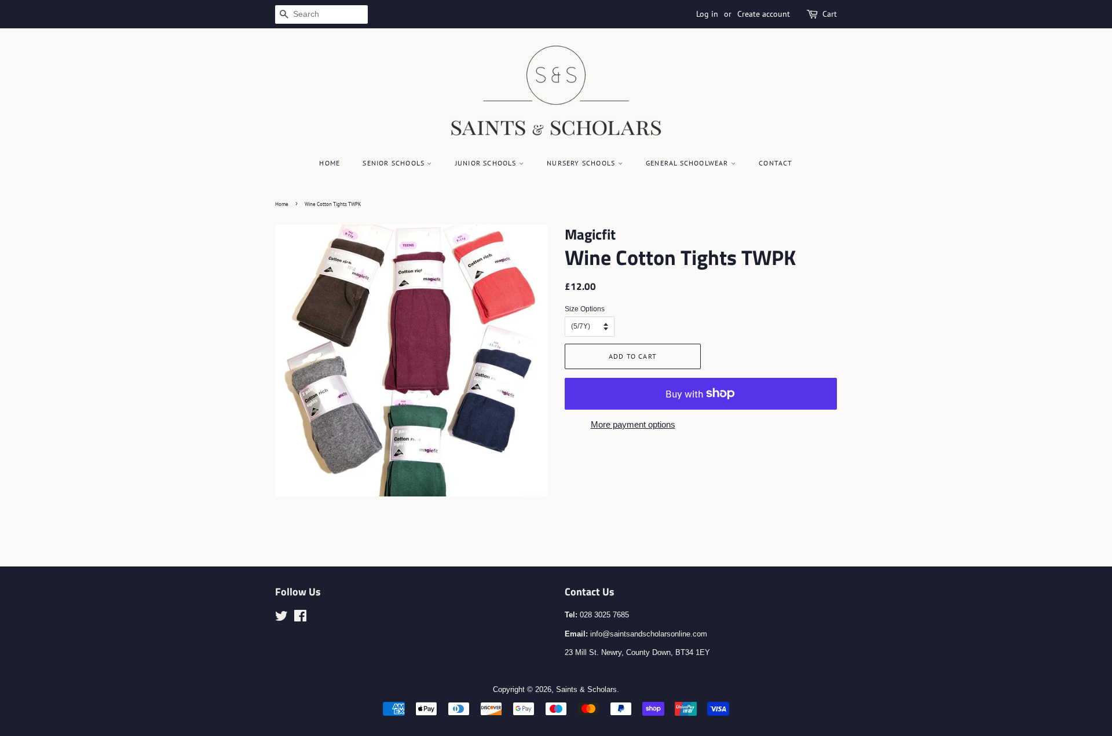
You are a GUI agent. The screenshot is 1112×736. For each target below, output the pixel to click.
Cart (829, 14)
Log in (707, 14)
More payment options (633, 424)
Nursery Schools (582, 163)
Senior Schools (395, 163)
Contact (775, 163)
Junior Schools (487, 163)
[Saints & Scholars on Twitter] (281, 618)
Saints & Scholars (586, 689)
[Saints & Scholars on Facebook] (300, 618)
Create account (763, 14)
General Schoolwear (688, 163)
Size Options (585, 309)
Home (329, 163)
